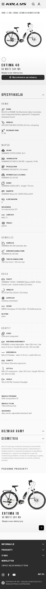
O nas (5, 555)
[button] (2, 501)
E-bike (9, 13)
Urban (15, 13)
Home (3, 13)
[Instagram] (3, 575)
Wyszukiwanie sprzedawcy (24, 77)
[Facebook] (8, 575)
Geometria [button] (10, 438)
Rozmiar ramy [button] (13, 431)
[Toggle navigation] (3, 4)
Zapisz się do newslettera (15, 566)
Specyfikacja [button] (12, 95)
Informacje (8, 544)
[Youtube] (14, 575)
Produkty (7, 550)
